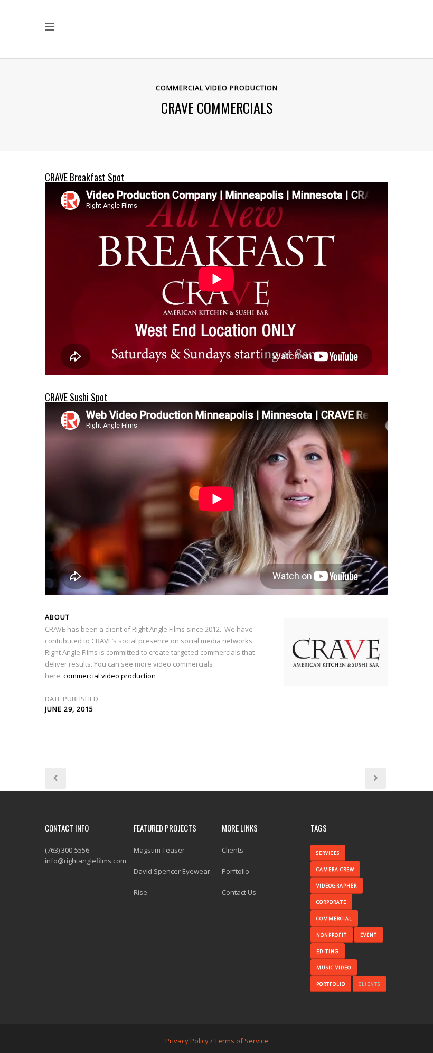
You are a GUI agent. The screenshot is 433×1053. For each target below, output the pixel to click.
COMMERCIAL (334, 918)
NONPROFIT (331, 934)
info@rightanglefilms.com (85, 860)
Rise (140, 892)
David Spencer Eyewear (172, 871)
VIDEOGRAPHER (336, 885)
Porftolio (235, 871)
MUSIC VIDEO (333, 967)
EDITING (327, 951)
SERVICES (328, 852)
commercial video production (109, 675)
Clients (232, 850)
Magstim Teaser (159, 850)
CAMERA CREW (335, 869)
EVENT (368, 934)
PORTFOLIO (330, 984)
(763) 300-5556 (67, 850)
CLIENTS (369, 984)
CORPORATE (331, 902)
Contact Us (239, 892)
